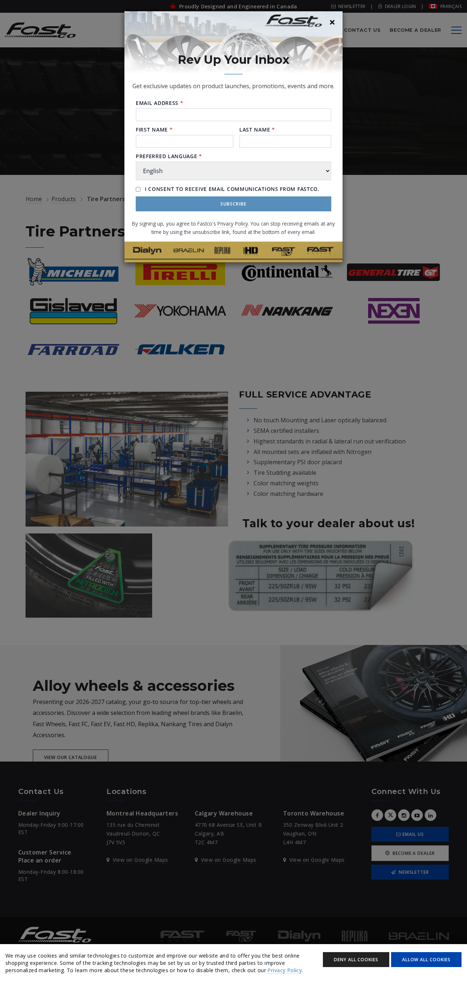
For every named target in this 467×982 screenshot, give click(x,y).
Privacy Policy (284, 970)
